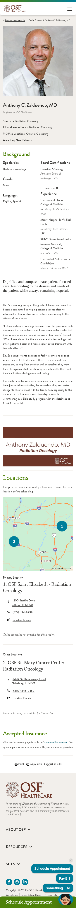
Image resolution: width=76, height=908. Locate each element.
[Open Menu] (69, 8)
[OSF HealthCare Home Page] (14, 8)
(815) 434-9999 (23, 612)
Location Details (22, 620)
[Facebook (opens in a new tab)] (9, 882)
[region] (38, 534)
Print (21, 763)
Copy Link (35, 763)
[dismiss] (71, 860)
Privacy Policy (51, 895)
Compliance (12, 895)
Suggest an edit (52, 763)
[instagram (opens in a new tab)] (17, 882)
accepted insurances (55, 742)
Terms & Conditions (31, 895)
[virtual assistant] (65, 899)
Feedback (67, 569)
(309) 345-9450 (23, 691)
